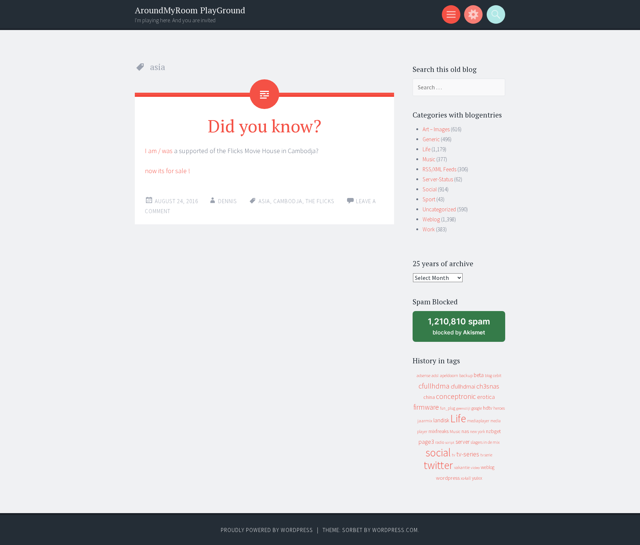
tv (453, 455)
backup (466, 375)
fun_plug (447, 408)
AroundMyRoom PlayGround (190, 10)
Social (430, 189)
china (429, 397)
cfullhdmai (463, 386)
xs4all (466, 478)
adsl (435, 375)
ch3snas (487, 386)
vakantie (462, 467)
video (475, 467)
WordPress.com (395, 530)
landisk (441, 420)
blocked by (465, 329)
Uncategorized (439, 209)
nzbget (493, 431)
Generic (431, 139)
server (463, 441)
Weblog (431, 219)
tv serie (486, 455)
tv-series (467, 454)
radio (439, 442)
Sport (429, 199)
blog (488, 375)
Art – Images (436, 129)
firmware (426, 407)
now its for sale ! (167, 170)
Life (426, 149)
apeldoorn (449, 375)
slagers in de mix (485, 442)
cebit (497, 375)
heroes (499, 408)
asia (264, 201)
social (438, 452)
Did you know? (264, 125)
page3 (426, 441)
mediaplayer (478, 420)
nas (465, 431)
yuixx (477, 478)
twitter (438, 465)
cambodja (287, 201)
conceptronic (456, 396)
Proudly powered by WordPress (267, 530)
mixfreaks (439, 431)
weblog (487, 467)
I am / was (159, 150)
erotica (486, 396)
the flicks (320, 201)
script (449, 442)
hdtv (487, 407)
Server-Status (438, 179)
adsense (423, 375)
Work (429, 229)
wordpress (448, 477)
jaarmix (424, 420)
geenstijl (463, 408)
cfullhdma (434, 385)
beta (479, 375)
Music (429, 159)
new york (477, 431)
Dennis (227, 201)
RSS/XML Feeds (439, 169)
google (476, 408)
